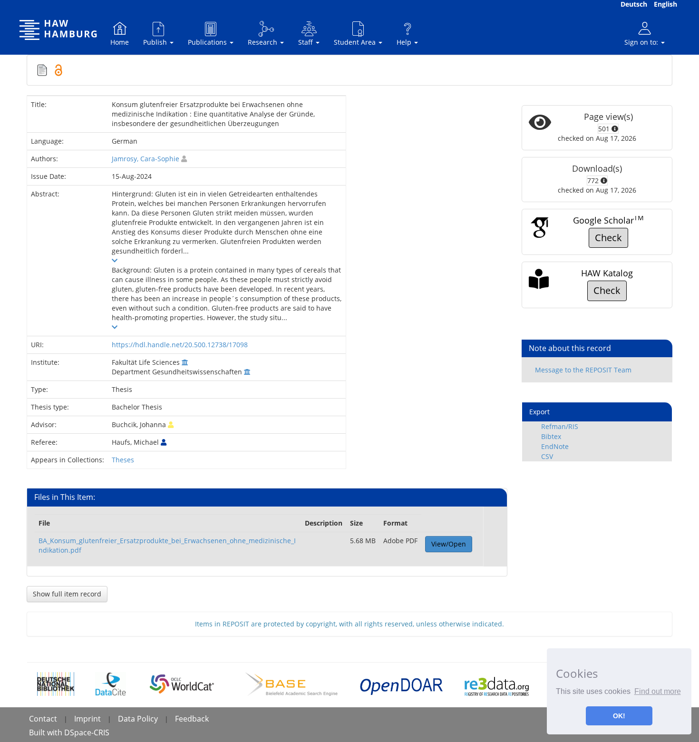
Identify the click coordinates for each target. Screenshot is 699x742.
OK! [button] (619, 716)
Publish (156, 42)
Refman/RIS (559, 426)
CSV (547, 456)
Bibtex (551, 436)
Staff (306, 42)
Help (405, 42)
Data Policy (138, 718)
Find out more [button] (657, 691)
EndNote (555, 446)
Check (608, 237)
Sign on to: (642, 42)
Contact (43, 718)
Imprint (87, 718)
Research (263, 42)
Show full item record (67, 593)
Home (119, 42)
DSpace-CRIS (86, 732)
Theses (123, 459)
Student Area (356, 42)
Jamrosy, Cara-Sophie (145, 158)
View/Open (448, 543)
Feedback (192, 718)
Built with (46, 732)
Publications (208, 42)
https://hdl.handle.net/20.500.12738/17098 (180, 344)
